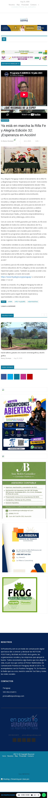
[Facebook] (16, 11)
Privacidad (25, 5)
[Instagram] (27, 11)
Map (18, 5)
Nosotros (12, 5)
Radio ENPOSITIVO (24, 774)
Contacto (33, 5)
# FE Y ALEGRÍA (20, 302)
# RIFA (10, 302)
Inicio (4, 756)
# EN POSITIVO (33, 302)
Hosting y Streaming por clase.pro (16, 779)
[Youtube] (30, 11)
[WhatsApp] (23, 11)
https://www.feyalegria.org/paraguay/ (16, 277)
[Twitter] (20, 11)
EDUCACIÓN (5, 120)
